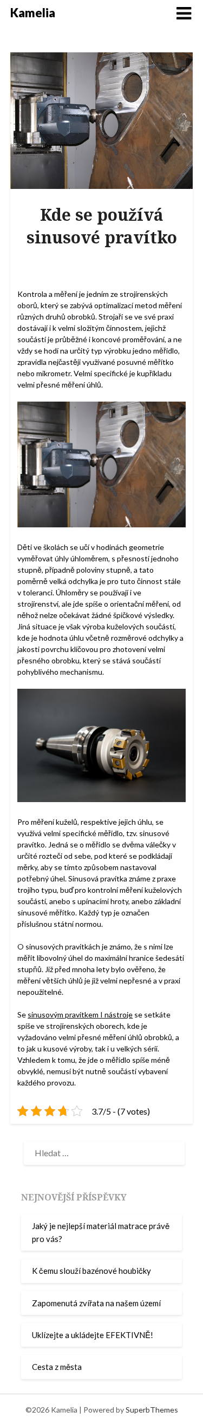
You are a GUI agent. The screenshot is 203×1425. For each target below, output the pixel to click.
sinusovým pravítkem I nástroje (80, 1014)
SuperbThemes (152, 1409)
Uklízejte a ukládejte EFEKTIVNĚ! (92, 1335)
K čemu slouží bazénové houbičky (91, 1270)
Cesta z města (57, 1367)
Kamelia (32, 12)
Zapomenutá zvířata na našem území (96, 1303)
